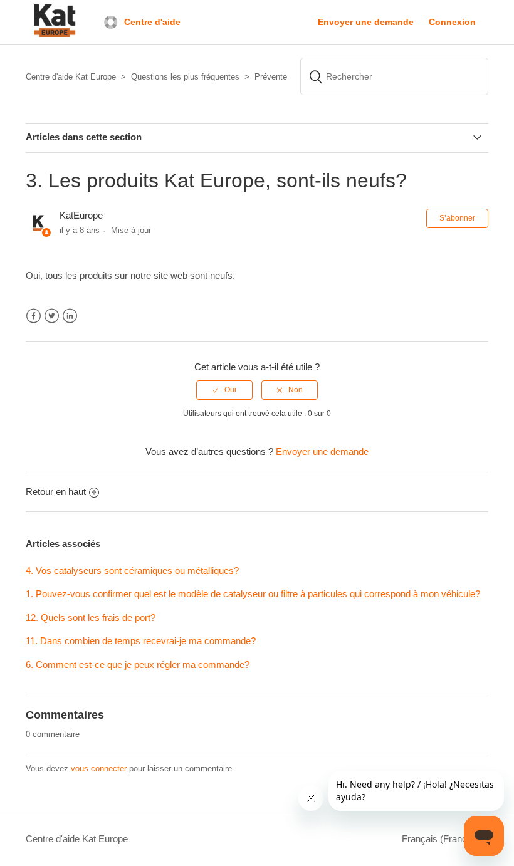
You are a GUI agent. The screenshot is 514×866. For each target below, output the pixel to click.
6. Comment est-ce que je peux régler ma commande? (137, 664)
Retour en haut (56, 491)
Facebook (33, 316)
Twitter (52, 316)
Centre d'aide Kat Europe (77, 838)
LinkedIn (70, 316)
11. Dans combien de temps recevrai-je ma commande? (141, 640)
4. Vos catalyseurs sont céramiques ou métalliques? (132, 570)
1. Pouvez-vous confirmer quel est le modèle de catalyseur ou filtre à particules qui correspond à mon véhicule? (253, 593)
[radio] (224, 389)
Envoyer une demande (366, 22)
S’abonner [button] (457, 218)
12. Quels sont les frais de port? (90, 617)
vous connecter (99, 768)
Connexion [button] (452, 22)
